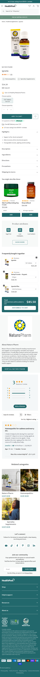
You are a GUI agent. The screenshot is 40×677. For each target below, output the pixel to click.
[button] (30, 6)
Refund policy (20, 673)
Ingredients (6, 155)
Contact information (33, 670)
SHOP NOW (6, 496)
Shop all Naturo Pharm (15, 369)
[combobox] (20, 11)
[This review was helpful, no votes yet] (29, 454)
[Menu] (2, 6)
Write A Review (20, 406)
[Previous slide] (2, 17)
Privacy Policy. (28, 573)
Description (6, 149)
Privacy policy (4, 670)
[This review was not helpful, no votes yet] (33, 454)
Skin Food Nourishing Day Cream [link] (10, 204)
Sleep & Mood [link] (26, 203)
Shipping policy (23, 670)
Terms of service (13, 670)
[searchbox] (10, 414)
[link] (11, 190)
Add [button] (11, 215)
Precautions (6, 166)
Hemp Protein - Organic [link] (19, 274)
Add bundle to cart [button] (20, 308)
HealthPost (7, 668)
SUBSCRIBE (29, 569)
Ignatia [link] (13, 260)
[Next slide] (38, 17)
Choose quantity (7, 105)
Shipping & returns (8, 172)
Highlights (5, 132)
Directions (5, 160)
